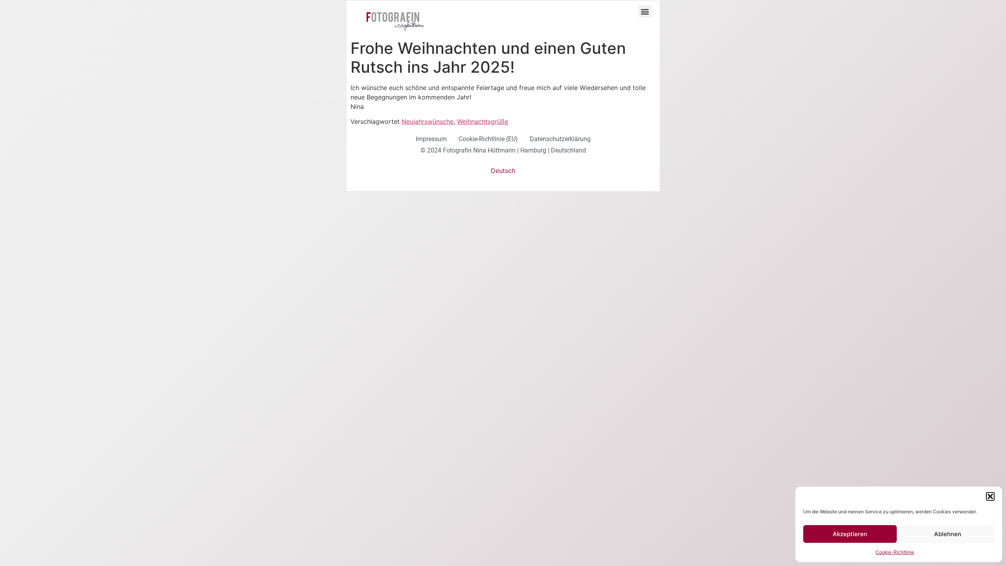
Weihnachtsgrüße (482, 121)
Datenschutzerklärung (560, 139)
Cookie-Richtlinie (895, 552)
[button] (990, 496)
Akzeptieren (850, 534)
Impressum (431, 139)
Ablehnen (947, 534)
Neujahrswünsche (427, 121)
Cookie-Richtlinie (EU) (488, 139)
